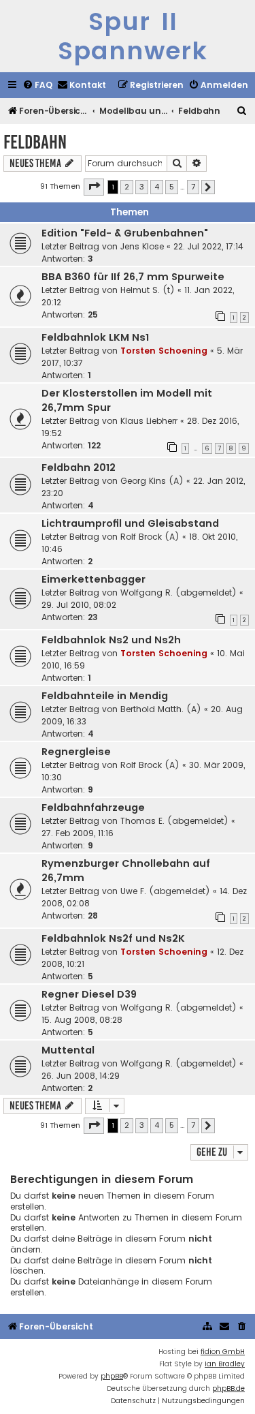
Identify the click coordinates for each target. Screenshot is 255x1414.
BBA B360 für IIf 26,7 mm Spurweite (132, 276)
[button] (94, 187)
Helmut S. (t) (147, 290)
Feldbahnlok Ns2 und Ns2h (111, 640)
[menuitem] (37, 85)
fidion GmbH (223, 1352)
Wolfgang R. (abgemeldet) (178, 592)
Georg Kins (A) (152, 481)
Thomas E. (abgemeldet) (174, 821)
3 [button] (141, 186)
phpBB (112, 1376)
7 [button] (193, 186)
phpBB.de (228, 1388)
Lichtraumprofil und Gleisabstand (130, 523)
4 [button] (156, 186)
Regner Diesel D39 (89, 994)
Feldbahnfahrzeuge (93, 807)
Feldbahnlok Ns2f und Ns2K (113, 938)
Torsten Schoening (163, 350)
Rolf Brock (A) (150, 536)
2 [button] (126, 186)
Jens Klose (142, 246)
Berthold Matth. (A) (160, 709)
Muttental (68, 1050)
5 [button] (171, 186)
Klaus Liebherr (148, 421)
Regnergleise (76, 751)
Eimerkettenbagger (93, 579)
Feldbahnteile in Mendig (104, 696)
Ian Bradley (225, 1364)
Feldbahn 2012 (78, 467)
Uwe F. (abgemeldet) (165, 891)
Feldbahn (35, 142)
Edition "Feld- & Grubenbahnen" (124, 233)
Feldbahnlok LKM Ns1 (95, 337)
